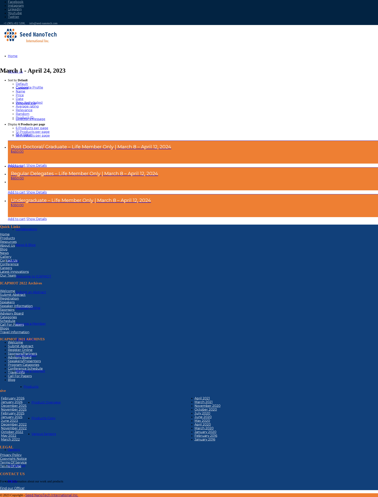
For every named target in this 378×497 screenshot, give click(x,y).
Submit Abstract (13, 295)
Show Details (36, 165)
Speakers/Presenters (24, 361)
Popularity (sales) (29, 103)
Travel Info (16, 372)
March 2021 (204, 402)
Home (5, 234)
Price (20, 95)
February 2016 (206, 436)
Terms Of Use (10, 466)
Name (20, 91)
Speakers (7, 302)
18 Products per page (33, 135)
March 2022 (10, 439)
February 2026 (12, 398)
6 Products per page (32, 128)
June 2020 (203, 417)
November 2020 (207, 406)
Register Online (20, 350)
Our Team (8, 275)
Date (19, 99)
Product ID (24, 117)
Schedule (7, 321)
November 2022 (14, 428)
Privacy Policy (11, 455)
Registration (9, 298)
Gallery (5, 257)
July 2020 (202, 413)
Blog (3, 249)
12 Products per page (33, 132)
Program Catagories (23, 365)
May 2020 (202, 421)
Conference (9, 264)
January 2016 (205, 439)
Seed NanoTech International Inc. (51, 495)
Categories (8, 317)
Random (22, 114)
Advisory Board (12, 313)
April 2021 (202, 398)
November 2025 (14, 409)
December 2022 (14, 424)
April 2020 (203, 424)
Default (22, 84)
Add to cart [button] (17, 165)
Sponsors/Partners (22, 353)
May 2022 (8, 436)
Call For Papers (12, 325)
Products (7, 238)
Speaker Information (16, 306)
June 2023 (9, 421)
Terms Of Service (13, 462)
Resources (8, 242)
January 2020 (205, 432)
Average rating (27, 106)
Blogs (4, 328)
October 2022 (12, 432)
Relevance (24, 110)
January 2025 (11, 417)
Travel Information (14, 332)
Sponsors (7, 310)
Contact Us (8, 260)
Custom (22, 88)
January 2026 (11, 402)
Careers (6, 268)
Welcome (7, 291)
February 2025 (12, 413)
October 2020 (206, 409)
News (4, 253)
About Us (7, 245)
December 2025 (14, 406)
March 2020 (204, 428)
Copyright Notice (13, 459)
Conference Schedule (25, 368)
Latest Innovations (14, 272)
